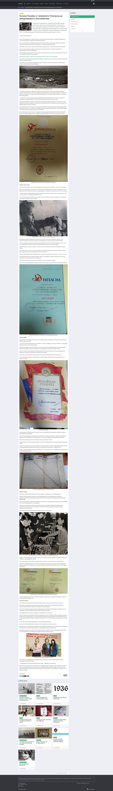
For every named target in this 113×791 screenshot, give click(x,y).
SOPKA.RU (20, 3)
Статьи (46, 3)
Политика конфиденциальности (83, 783)
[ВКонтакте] (23, 676)
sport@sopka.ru (23, 783)
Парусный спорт (74, 23)
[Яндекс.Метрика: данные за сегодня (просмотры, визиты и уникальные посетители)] (91, 789)
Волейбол (73, 19)
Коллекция (52, 3)
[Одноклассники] (26, 676)
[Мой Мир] (28, 676)
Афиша (41, 3)
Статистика (59, 3)
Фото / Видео (35, 3)
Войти (93, 0)
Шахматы (73, 28)
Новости (29, 3)
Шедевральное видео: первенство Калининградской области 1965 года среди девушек (38, 56)
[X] (25, 676)
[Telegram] (20, 676)
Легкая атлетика (74, 21)
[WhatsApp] (21, 676)
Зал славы (65, 3)
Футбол (72, 26)
